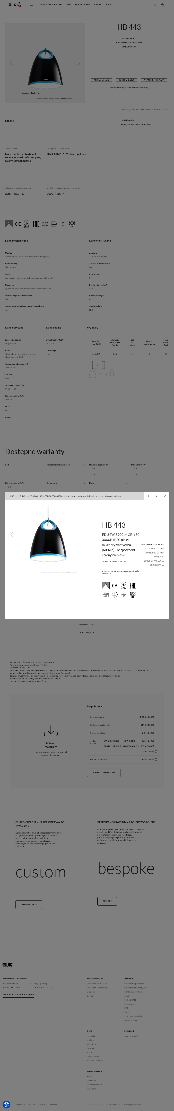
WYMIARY (159, 557)
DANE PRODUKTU (155, 552)
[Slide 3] (56, 572)
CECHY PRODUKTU (154, 548)
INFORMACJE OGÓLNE (152, 544)
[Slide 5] (68, 572)
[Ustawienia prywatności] (6, 1104)
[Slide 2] (50, 572)
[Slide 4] (62, 572)
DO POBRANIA (157, 565)
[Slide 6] (74, 572)
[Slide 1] (43, 572)
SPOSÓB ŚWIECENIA (154, 561)
